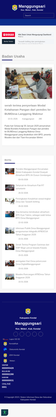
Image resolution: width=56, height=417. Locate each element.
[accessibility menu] (4, 412)
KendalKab (13, 344)
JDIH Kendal (13, 355)
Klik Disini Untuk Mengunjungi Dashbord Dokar (34, 36)
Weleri (11, 361)
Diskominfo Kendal (16, 349)
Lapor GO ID (14, 339)
